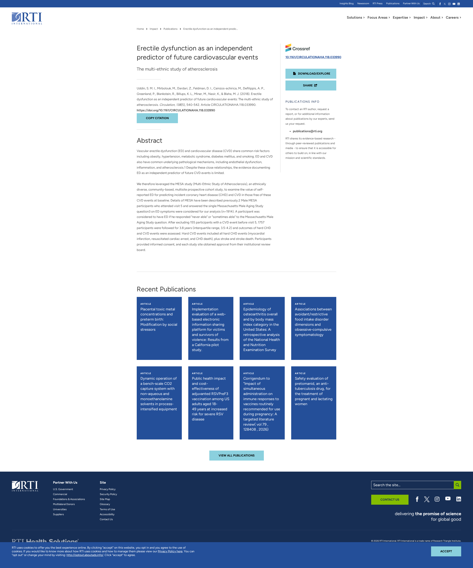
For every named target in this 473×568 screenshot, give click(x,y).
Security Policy (108, 494)
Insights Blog (347, 3)
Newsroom (363, 3)
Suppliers (58, 514)
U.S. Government (63, 489)
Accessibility (107, 514)
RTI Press (377, 3)
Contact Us (106, 519)
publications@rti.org (307, 131)
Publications (392, 3)
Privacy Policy (107, 489)
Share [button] (308, 85)
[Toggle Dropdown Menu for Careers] (460, 17)
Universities (60, 509)
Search (427, 3)
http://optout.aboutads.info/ (85, 555)
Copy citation (157, 118)
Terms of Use (107, 509)
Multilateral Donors (64, 504)
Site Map (105, 499)
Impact (154, 29)
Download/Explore (313, 73)
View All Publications (237, 455)
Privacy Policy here (170, 551)
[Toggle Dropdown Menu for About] (442, 17)
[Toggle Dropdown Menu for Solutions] (364, 17)
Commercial (60, 494)
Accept (450, 551)
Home (140, 29)
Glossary (105, 504)
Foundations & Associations (69, 499)
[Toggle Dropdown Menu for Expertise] (410, 17)
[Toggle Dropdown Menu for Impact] (427, 17)
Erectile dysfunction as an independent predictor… (211, 29)
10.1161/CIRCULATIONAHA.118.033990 (313, 57)
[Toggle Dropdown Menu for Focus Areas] (389, 17)
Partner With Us (411, 3)
